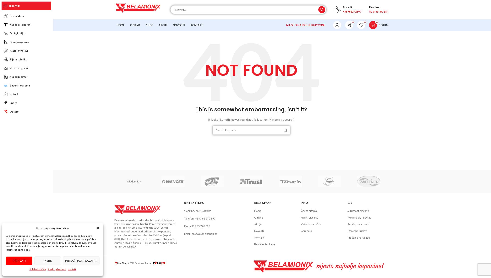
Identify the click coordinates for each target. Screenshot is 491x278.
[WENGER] (173, 181)
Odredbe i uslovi (357, 230)
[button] (98, 228)
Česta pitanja (309, 210)
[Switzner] (368, 181)
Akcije (258, 224)
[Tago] (329, 181)
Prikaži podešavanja (81, 260)
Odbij (47, 260)
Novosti (259, 230)
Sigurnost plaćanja (358, 210)
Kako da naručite (311, 224)
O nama (259, 217)
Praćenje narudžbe (358, 237)
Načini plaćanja (309, 217)
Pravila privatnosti (57, 269)
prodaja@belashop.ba (204, 233)
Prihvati (19, 260)
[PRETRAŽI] (321, 9)
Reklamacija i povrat (359, 217)
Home (257, 210)
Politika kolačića (38, 269)
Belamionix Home (264, 244)
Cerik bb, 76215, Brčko (197, 210)
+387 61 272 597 (205, 218)
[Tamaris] (290, 181)
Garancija (306, 230)
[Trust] (251, 181)
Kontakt (72, 269)
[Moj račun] (337, 25)
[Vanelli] (212, 181)
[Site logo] (138, 9)
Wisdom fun (134, 181)
